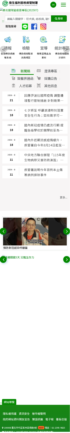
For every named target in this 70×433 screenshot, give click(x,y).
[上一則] (3, 231)
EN (53, 4)
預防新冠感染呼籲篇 (15, 248)
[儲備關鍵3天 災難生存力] (35, 257)
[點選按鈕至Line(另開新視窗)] (26, 26)
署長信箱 (61, 419)
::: (3, 21)
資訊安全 (24, 413)
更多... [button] (63, 197)
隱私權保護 (9, 413)
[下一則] (67, 231)
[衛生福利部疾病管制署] (20, 3)
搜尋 (60, 18)
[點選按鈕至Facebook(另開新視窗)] (35, 26)
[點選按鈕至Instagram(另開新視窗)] (44, 26)
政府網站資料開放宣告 (16, 419)
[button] (22, 71)
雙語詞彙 (37, 419)
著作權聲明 (39, 413)
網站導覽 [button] (9, 402)
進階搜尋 (10, 26)
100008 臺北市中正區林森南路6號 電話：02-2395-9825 (34, 427)
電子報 (49, 419)
